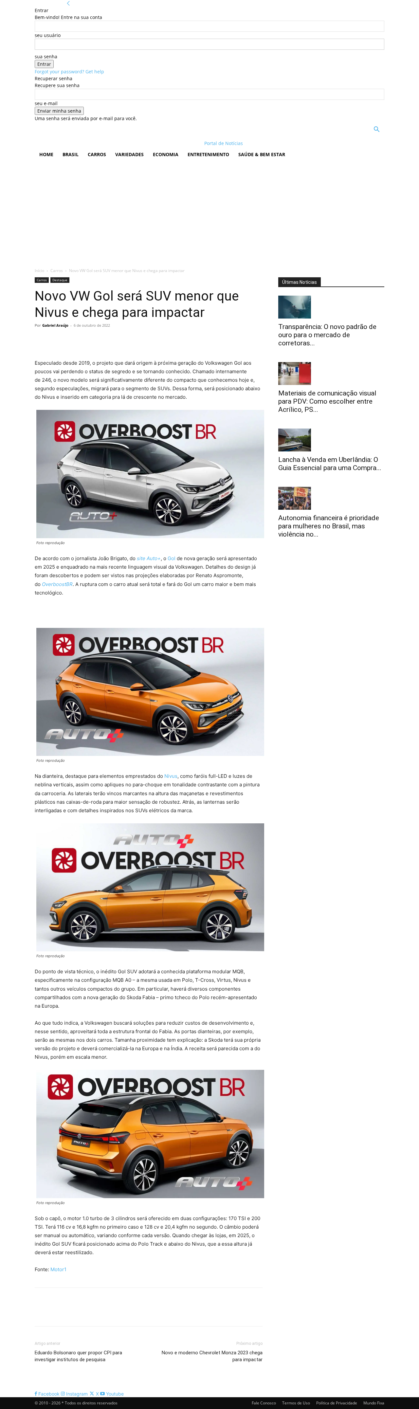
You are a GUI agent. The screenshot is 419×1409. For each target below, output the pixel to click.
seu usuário (48, 35)
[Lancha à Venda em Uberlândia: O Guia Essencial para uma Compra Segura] (331, 440)
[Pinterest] (71, 340)
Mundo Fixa (373, 1403)
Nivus (170, 776)
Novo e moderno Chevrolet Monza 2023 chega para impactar (212, 1356)
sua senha (46, 56)
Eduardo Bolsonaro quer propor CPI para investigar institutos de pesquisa (78, 1356)
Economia (165, 154)
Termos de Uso (296, 1403)
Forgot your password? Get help (69, 71)
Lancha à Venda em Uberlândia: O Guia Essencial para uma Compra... (329, 464)
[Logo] (77, 143)
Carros (97, 154)
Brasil (71, 154)
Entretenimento (208, 154)
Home (46, 154)
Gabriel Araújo (55, 325)
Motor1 (58, 1269)
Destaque (59, 280)
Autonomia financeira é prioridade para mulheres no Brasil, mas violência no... (328, 526)
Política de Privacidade (336, 1403)
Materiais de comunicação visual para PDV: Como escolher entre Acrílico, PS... (327, 401)
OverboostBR (57, 584)
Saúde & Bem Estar (261, 154)
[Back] (68, 3)
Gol (171, 558)
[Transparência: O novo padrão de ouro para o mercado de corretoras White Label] (331, 307)
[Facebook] (41, 340)
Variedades (129, 154)
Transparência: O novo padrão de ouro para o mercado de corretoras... (327, 335)
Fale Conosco (264, 1403)
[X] (56, 340)
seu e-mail (46, 103)
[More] (102, 340)
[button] (376, 130)
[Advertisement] (209, 211)
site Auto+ (149, 558)
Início (39, 270)
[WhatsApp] (86, 340)
